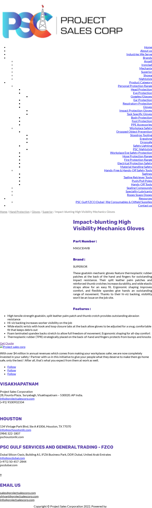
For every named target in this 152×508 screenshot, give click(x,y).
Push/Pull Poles (142, 180)
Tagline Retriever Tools (137, 177)
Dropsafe (146, 142)
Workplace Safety (141, 128)
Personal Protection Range (135, 86)
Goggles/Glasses (141, 96)
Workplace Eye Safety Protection (131, 152)
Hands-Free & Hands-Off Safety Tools (128, 170)
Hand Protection (19, 211)
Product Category (140, 82)
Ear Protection (142, 100)
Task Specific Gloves (139, 114)
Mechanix (145, 68)
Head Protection (141, 89)
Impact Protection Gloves (135, 110)
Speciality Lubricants (139, 191)
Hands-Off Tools (141, 184)
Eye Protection (142, 93)
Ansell (148, 61)
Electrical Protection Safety (135, 163)
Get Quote (7, 343)
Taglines (147, 173)
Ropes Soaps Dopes (139, 195)
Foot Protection (142, 121)
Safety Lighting (142, 145)
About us (146, 50)
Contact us (145, 205)
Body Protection (141, 117)
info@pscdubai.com (12, 458)
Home (148, 47)
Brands (147, 57)
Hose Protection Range (137, 156)
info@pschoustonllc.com (15, 430)
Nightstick (145, 79)
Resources (145, 198)
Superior (146, 71)
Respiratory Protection (137, 103)
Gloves (147, 107)
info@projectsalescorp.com (17, 398)
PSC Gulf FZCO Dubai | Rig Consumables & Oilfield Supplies (114, 202)
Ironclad (146, 64)
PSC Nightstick (142, 149)
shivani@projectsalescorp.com (19, 496)
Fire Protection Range (138, 159)
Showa (147, 75)
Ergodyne (146, 138)
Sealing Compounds (139, 188)
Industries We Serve (139, 54)
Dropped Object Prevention (134, 131)
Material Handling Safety (136, 166)
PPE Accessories (141, 124)
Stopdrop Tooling (141, 135)
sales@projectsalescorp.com (18, 492)
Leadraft (112, 506)
